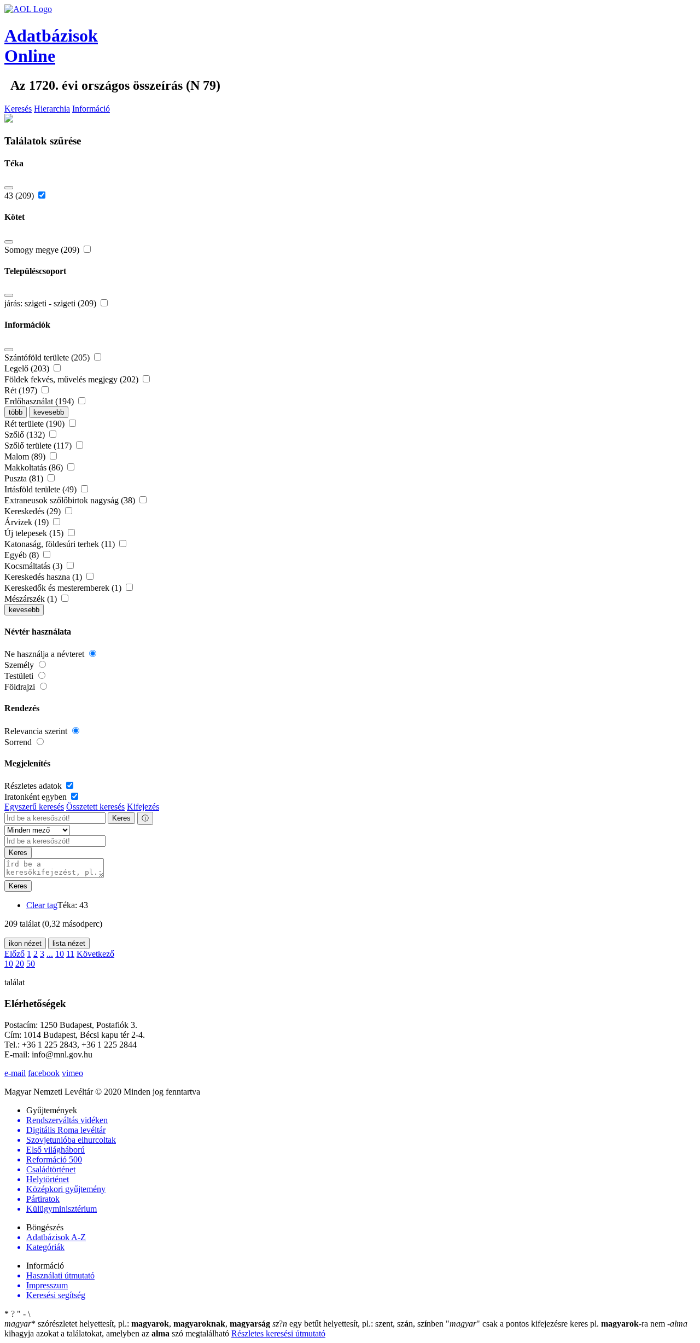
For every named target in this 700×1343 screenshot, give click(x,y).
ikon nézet (25, 943)
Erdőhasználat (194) (40, 401)
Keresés (18, 108)
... (49, 953)
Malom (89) (26, 456)
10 (59, 953)
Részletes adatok (34, 785)
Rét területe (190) (35, 423)
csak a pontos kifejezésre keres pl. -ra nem (556, 1323)
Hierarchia (52, 108)
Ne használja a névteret (45, 654)
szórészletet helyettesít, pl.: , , (137, 1323)
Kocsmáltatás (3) (34, 566)
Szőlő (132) (25, 434)
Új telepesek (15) (35, 533)
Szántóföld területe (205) (48, 357)
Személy (20, 665)
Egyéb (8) (22, 555)
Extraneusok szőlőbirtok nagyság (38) (70, 500)
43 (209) (20, 195)
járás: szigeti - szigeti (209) (51, 303)
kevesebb (48, 412)
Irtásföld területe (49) (41, 489)
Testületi (20, 676)
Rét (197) (21, 390)
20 (19, 963)
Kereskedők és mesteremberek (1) (64, 587)
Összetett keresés (95, 806)
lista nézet (68, 943)
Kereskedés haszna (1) (44, 577)
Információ (91, 108)
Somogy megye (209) (42, 249)
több (15, 412)
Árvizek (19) (27, 522)
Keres (121, 818)
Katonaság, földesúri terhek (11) (60, 544)
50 (30, 963)
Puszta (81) (24, 478)
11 (70, 953)
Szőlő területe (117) (39, 445)
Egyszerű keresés (34, 806)
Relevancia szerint (36, 731)
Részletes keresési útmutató (278, 1333)
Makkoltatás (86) (34, 467)
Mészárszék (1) (31, 598)
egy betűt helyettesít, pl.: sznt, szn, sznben (359, 1323)
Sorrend (19, 742)
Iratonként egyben (36, 796)
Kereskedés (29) (33, 511)
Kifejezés (143, 806)
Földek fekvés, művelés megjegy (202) (72, 379)
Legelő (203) (27, 368)
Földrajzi (20, 686)
